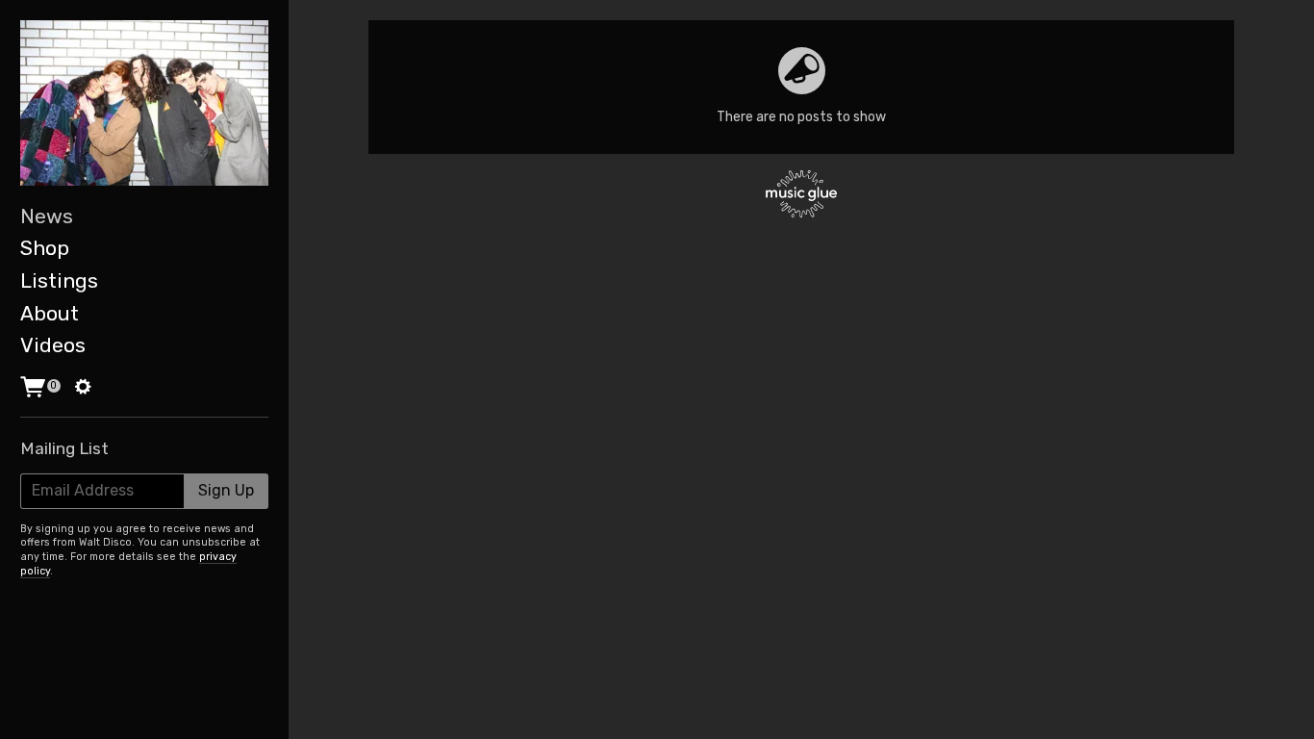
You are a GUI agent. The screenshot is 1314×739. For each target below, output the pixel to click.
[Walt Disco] (144, 103)
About (49, 313)
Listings (59, 280)
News (46, 216)
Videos (53, 345)
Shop (44, 248)
